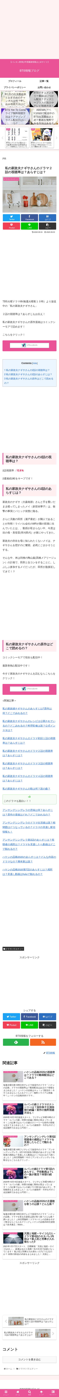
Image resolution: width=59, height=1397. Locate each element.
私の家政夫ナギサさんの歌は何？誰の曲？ (26, 788)
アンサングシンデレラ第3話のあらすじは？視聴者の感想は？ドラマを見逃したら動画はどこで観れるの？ (29, 844)
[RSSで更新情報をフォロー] (43, 1042)
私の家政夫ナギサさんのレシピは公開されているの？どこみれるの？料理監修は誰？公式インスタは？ (29, 725)
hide (35, 363)
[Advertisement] (29, 29)
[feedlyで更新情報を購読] (16, 1042)
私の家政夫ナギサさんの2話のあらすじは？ (28, 374)
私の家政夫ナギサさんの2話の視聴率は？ (27, 370)
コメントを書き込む (29, 1359)
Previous (2, 138)
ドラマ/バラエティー (14, 948)
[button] (53, 712)
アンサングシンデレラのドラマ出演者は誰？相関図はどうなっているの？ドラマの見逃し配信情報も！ (29, 827)
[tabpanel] (17, 137)
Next (56, 138)
